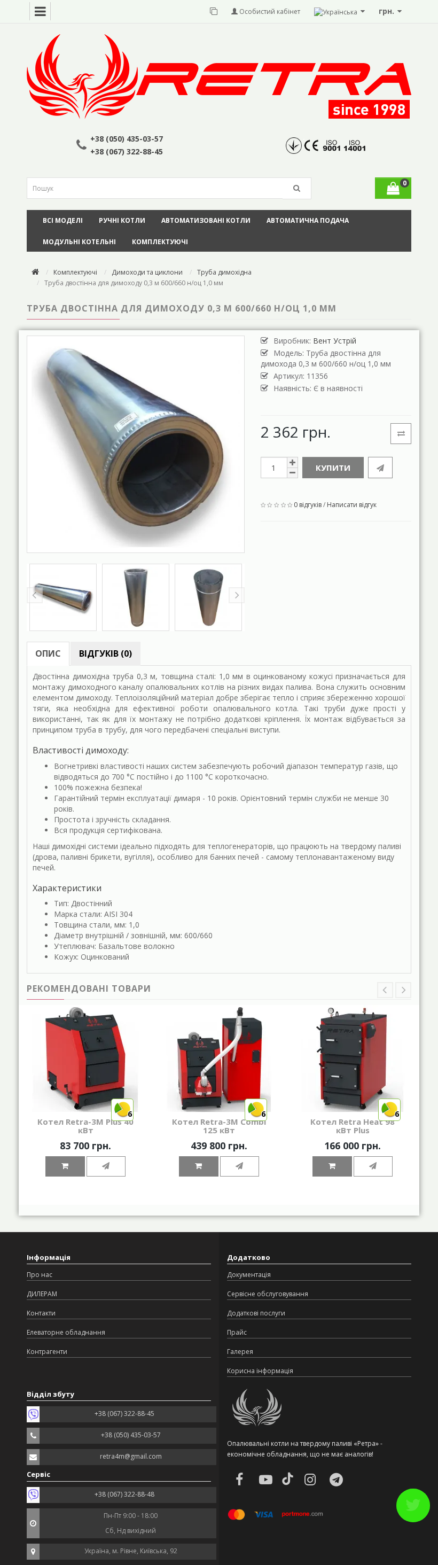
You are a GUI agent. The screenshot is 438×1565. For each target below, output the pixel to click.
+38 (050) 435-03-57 (126, 139)
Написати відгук (352, 504)
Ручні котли (122, 220)
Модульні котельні (79, 241)
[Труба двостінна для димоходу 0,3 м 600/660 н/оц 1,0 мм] (135, 444)
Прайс (237, 1332)
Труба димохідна (224, 272)
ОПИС (48, 653)
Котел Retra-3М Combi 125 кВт (219, 1126)
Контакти (41, 1313)
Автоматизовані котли (206, 220)
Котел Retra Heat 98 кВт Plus (352, 1126)
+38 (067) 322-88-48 (124, 1494)
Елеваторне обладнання (66, 1332)
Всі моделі (63, 220)
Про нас (39, 1274)
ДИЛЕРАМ (42, 1293)
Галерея (240, 1351)
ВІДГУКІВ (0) (105, 653)
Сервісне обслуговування (267, 1293)
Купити (333, 467)
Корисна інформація (260, 1370)
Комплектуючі (160, 241)
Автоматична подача (308, 220)
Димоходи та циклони (147, 272)
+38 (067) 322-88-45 (126, 151)
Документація (249, 1274)
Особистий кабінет (269, 11)
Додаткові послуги (256, 1313)
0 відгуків (308, 504)
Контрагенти (47, 1351)
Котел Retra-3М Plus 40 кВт (85, 1126)
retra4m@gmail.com (131, 1456)
